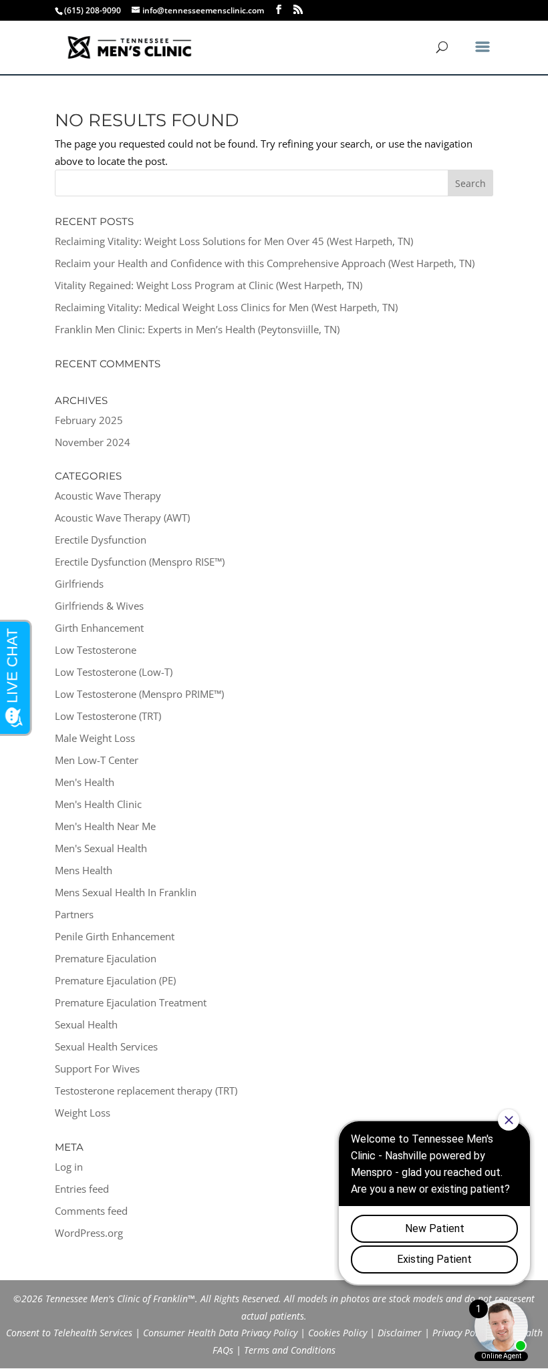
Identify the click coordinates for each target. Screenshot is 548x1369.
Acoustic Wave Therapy (108, 495)
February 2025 (89, 420)
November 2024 (92, 442)
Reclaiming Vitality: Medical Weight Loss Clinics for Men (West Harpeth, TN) (226, 307)
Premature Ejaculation (105, 958)
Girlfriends (79, 583)
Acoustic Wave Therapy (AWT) (122, 517)
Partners (74, 914)
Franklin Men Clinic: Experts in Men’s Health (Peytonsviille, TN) (197, 329)
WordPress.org (89, 1232)
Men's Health (84, 782)
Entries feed (82, 1188)
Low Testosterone (95, 649)
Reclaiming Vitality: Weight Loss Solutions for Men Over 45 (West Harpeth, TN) (234, 241)
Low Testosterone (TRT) (108, 716)
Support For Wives (97, 1068)
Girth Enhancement (99, 627)
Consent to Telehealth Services (69, 1332)
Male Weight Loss (95, 738)
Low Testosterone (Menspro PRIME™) (139, 694)
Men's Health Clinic (98, 804)
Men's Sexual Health (101, 848)
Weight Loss (82, 1112)
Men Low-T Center (96, 760)
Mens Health (83, 870)
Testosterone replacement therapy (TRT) (146, 1090)
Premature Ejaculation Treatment (131, 1002)
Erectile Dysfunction (100, 539)
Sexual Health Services (106, 1046)
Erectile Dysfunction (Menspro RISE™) (140, 561)
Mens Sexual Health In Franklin (125, 892)
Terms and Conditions (289, 1350)
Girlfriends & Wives (99, 605)
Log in (69, 1166)
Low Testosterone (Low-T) (113, 671)
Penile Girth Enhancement (114, 936)
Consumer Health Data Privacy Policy (220, 1332)
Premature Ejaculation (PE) (115, 980)
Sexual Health (86, 1024)
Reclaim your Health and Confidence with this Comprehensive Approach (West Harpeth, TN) (264, 263)
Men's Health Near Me (105, 826)
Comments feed (91, 1210)
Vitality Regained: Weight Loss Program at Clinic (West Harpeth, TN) (208, 285)
